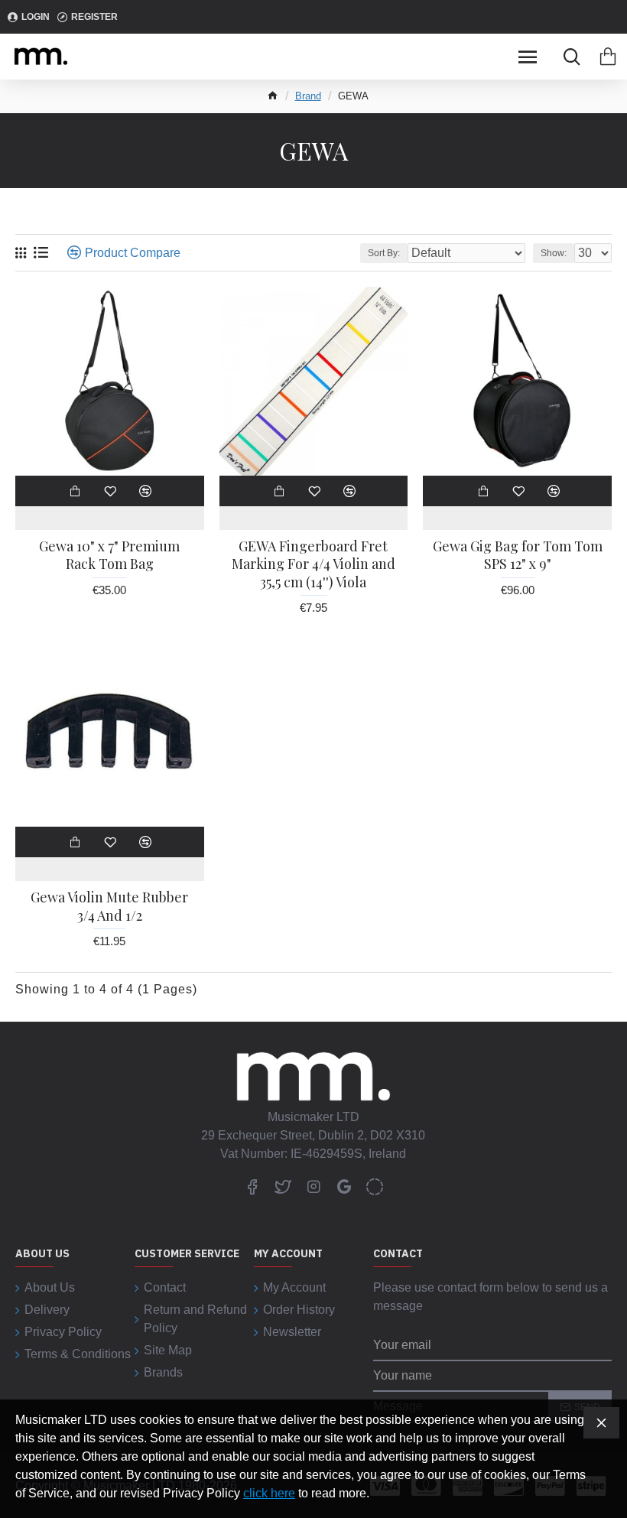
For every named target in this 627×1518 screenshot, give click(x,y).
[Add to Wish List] (110, 491)
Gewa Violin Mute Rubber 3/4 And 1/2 (109, 906)
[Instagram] (313, 1186)
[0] (608, 57)
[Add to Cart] (74, 491)
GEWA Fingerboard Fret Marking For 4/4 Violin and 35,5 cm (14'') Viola (313, 564)
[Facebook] (252, 1186)
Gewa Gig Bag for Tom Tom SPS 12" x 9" (518, 555)
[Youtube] (344, 1186)
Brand (308, 96)
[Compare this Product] (145, 491)
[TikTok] (374, 1186)
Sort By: (384, 253)
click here (269, 1493)
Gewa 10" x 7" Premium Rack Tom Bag (109, 555)
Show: (554, 253)
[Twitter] (282, 1186)
